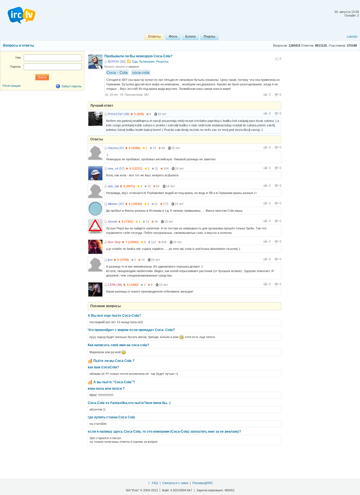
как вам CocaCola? (103, 367)
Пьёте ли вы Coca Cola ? (113, 361)
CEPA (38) (115, 284)
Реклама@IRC (202, 483)
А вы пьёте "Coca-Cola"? (114, 382)
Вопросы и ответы (18, 45)
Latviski (352, 36)
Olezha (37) (116, 148)
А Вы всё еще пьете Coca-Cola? (114, 316)
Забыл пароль (71, 86)
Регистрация (12, 85)
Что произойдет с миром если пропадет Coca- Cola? (131, 330)
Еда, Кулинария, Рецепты (150, 61)
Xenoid (112, 221)
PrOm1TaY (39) (118, 114)
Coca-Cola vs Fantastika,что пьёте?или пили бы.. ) (129, 403)
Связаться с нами (175, 483)
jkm (110, 259)
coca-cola (140, 72)
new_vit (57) (116, 168)
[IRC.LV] (18, 13)
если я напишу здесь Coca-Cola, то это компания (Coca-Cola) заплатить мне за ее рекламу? (164, 432)
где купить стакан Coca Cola (111, 417)
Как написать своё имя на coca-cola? (118, 345)
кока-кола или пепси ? (106, 389)
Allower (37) (116, 204)
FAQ (155, 483)
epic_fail (113, 186)
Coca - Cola (117, 72)
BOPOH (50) (116, 61)
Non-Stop (114, 242)
